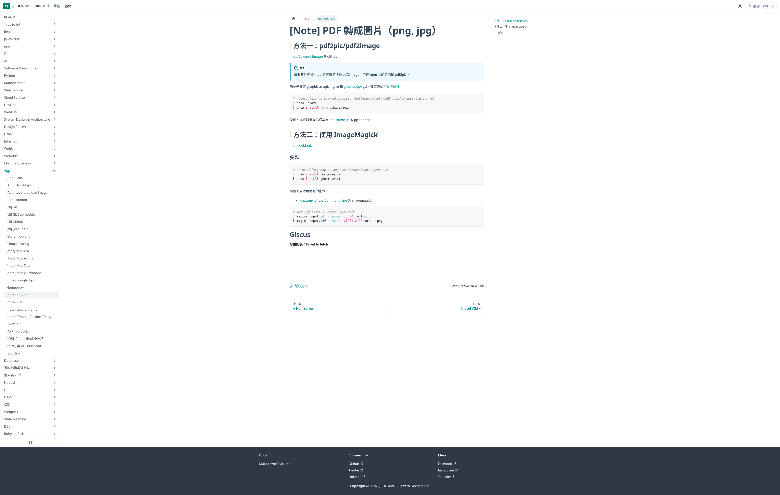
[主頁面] (293, 18)
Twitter (354, 470)
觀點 (68, 6)
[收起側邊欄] (30, 443)
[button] (30, 24)
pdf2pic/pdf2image (308, 56)
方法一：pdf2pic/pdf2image (511, 21)
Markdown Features (274, 463)
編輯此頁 (301, 286)
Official (39, 6)
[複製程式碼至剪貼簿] (479, 98)
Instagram (446, 470)
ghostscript (352, 86)
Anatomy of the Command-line (323, 200)
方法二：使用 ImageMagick (510, 26)
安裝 (500, 32)
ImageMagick (303, 145)
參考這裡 (393, 86)
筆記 (57, 6)
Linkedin (355, 476)
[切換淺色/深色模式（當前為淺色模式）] (740, 6)
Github (354, 463)
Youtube (444, 476)
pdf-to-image (339, 120)
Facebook (445, 463)
